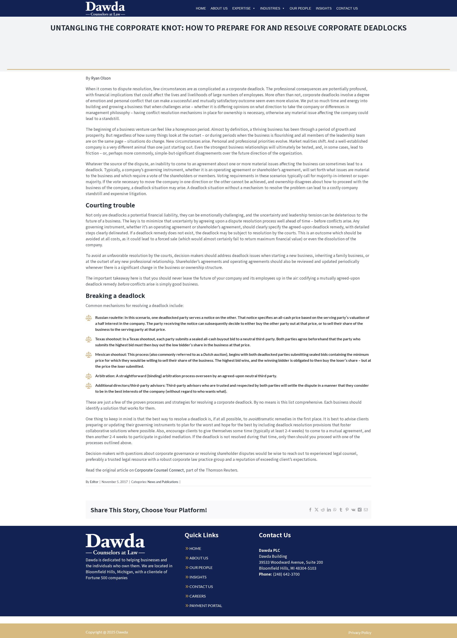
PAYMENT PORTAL (205, 605)
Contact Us (347, 8)
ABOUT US (198, 558)
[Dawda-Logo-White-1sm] (115, 535)
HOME (195, 548)
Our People (300, 8)
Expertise (241, 8)
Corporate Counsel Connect (159, 470)
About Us (219, 8)
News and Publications (163, 482)
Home (201, 8)
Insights (324, 8)
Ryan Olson (101, 78)
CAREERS (197, 596)
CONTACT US (201, 586)
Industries (270, 8)
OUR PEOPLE (201, 567)
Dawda (122, 632)
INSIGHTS (197, 577)
